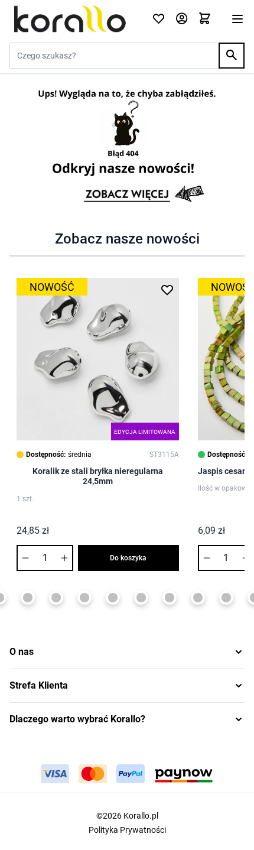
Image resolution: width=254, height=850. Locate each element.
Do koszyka (128, 558)
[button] (127, 652)
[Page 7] (84, 597)
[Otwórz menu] (237, 19)
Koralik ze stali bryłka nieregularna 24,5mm (97, 476)
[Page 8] (113, 597)
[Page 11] (198, 597)
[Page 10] (169, 597)
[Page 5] (27, 597)
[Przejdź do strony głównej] (73, 19)
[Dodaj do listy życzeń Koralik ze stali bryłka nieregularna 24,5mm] (167, 290)
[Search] (232, 56)
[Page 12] (226, 597)
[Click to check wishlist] (158, 19)
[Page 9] (141, 597)
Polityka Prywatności (127, 830)
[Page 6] (56, 597)
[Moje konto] (181, 19)
